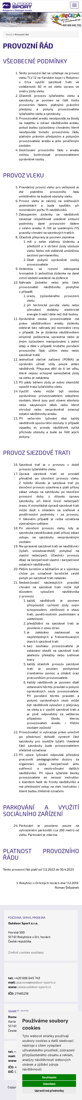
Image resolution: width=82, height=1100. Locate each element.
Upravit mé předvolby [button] (49, 1090)
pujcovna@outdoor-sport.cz (36, 982)
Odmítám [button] (49, 1084)
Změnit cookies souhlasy (26, 952)
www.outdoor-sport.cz (34, 987)
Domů (9, 34)
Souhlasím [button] (49, 1077)
